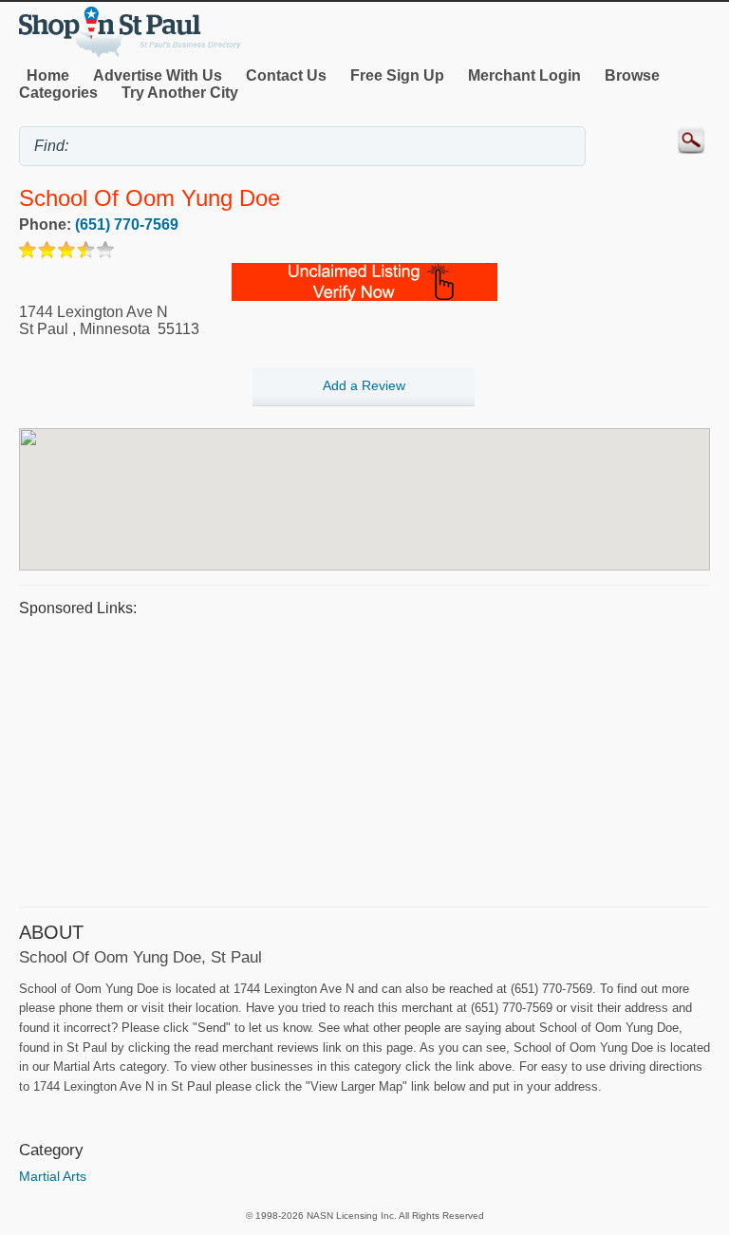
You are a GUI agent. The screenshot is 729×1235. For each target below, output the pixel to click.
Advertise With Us (157, 75)
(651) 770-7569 (126, 224)
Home (48, 75)
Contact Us (286, 75)
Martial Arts (52, 1176)
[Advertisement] (364, 759)
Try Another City (180, 92)
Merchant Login (524, 75)
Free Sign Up (397, 75)
